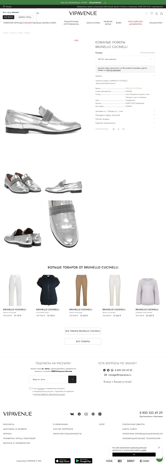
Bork (119, 22)
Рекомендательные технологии (142, 438)
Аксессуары (93, 22)
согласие (40, 388)
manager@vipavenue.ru (119, 374)
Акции (153, 22)
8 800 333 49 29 (144, 6)
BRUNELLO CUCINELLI (134, 88)
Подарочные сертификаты (71, 22)
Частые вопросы (63, 429)
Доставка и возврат (15, 429)
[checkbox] (51, 391)
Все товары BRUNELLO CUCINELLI (83, 331)
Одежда (37, 22)
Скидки (27, 22)
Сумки (52, 22)
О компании (60, 424)
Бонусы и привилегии (16, 443)
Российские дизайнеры (135, 22)
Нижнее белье (108, 22)
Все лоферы (83, 341)
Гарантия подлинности (67, 433)
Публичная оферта (134, 424)
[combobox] (125, 59)
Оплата (7, 433)
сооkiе (143, 450)
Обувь (45, 22)
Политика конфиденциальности (143, 433)
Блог (160, 22)
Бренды (18, 22)
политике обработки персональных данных (49, 394)
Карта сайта (130, 429)
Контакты (8, 424)
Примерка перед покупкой (19, 438)
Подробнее (95, 2)
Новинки (9, 22)
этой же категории (113, 70)
